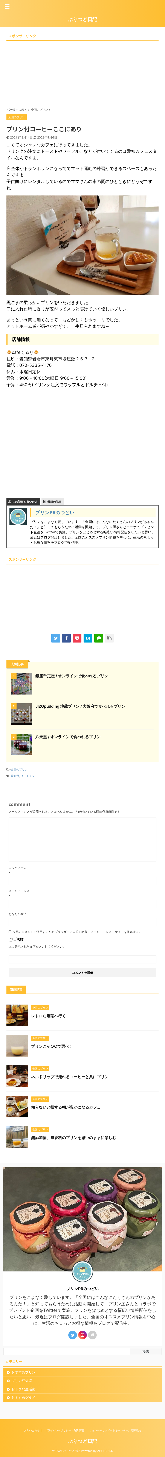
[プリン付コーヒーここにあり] (88, 638)
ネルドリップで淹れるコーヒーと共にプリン (69, 1076)
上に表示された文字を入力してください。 (37, 946)
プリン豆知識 (21, 1380)
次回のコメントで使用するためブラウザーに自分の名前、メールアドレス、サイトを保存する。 (77, 932)
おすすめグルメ (23, 1397)
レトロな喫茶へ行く (48, 1016)
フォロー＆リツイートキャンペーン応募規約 (115, 1430)
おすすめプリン (23, 1372)
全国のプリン (19, 769)
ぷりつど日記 (82, 19)
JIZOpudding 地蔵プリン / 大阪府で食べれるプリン (80, 706)
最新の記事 (54, 501)
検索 (145, 1351)
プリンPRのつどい (55, 512)
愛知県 (15, 776)
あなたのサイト (19, 914)
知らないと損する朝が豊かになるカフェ (66, 1107)
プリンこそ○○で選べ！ (52, 1046)
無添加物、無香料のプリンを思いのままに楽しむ (73, 1137)
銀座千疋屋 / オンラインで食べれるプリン (71, 676)
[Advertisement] (82, 73)
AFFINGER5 (105, 1450)
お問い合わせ (32, 1430)
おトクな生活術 (23, 1389)
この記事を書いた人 (25, 501)
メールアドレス (19, 891)
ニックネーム (18, 867)
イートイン (28, 776)
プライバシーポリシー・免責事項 (64, 1430)
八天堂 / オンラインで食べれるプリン (68, 736)
